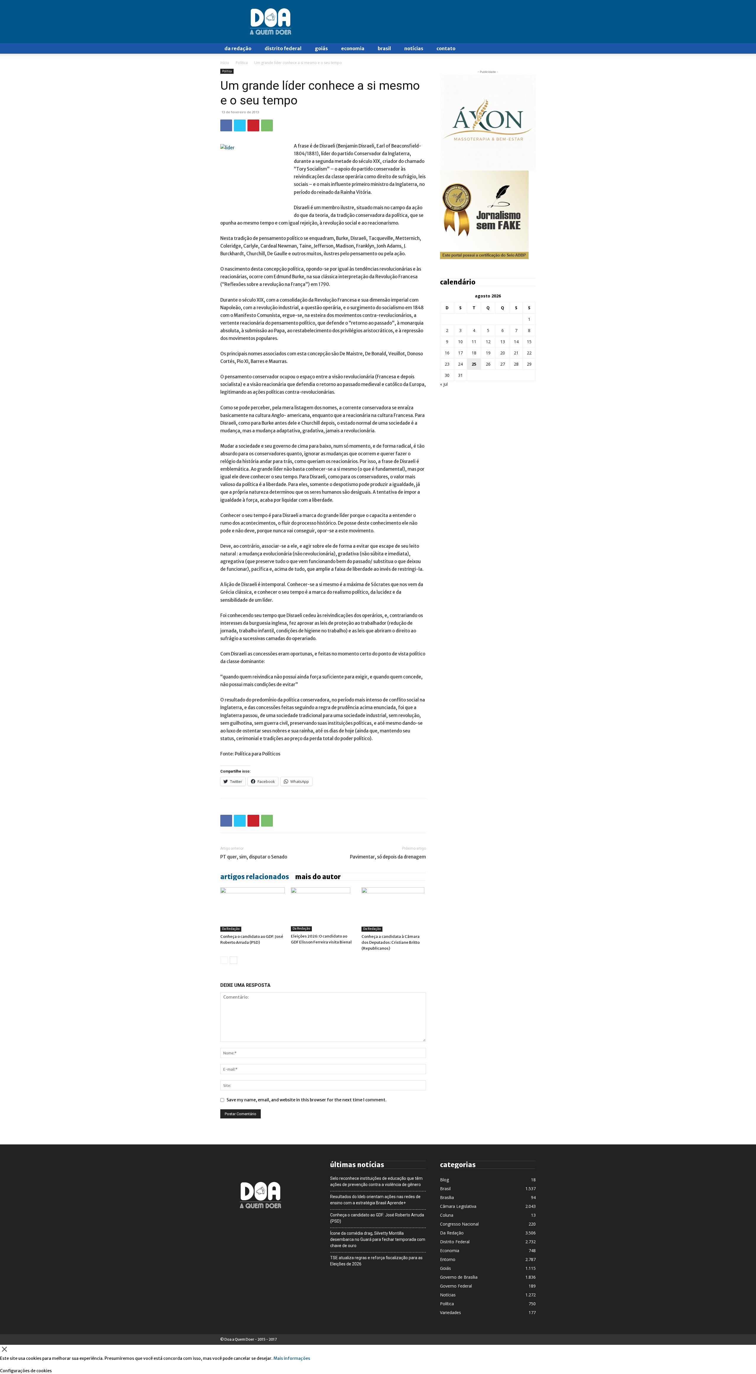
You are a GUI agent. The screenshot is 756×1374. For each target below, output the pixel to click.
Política (242, 62)
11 (474, 341)
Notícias (413, 48)
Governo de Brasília (459, 1277)
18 (474, 353)
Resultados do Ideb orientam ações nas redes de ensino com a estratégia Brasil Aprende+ (375, 1199)
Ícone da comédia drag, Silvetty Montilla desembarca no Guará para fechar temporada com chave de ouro (377, 1239)
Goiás (321, 48)
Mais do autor (318, 876)
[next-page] (233, 960)
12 (488, 341)
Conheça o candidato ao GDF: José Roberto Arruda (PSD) (377, 1218)
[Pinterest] (253, 125)
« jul (444, 384)
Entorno (447, 1259)
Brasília (447, 1197)
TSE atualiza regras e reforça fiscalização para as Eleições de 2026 (376, 1260)
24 (460, 364)
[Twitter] (240, 125)
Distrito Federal (283, 48)
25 (474, 364)
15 (529, 341)
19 (488, 353)
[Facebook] (226, 125)
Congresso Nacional (459, 1224)
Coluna (446, 1215)
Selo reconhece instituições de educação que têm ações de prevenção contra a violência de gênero (376, 1181)
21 (516, 353)
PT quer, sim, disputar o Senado (253, 857)
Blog (444, 1179)
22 (529, 353)
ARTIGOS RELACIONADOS (254, 876)
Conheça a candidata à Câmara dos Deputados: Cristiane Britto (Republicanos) (390, 942)
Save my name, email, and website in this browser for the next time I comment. (307, 1100)
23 (447, 364)
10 (460, 341)
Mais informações (291, 1358)
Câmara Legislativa (458, 1206)
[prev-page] (224, 960)
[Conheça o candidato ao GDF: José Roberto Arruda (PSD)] (252, 909)
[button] (529, 49)
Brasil (384, 48)
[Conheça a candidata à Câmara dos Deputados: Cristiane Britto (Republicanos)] (393, 909)
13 (502, 341)
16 (447, 353)
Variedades (450, 1312)
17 (460, 353)
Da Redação (237, 48)
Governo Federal (456, 1286)
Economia (352, 48)
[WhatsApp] (267, 125)
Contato (445, 48)
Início (224, 62)
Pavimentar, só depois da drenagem (388, 857)
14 (516, 341)
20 (502, 353)
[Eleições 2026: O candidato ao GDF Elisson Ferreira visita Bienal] (323, 909)
